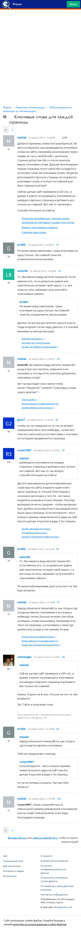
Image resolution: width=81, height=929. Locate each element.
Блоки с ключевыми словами (39, 227)
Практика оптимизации (30, 107)
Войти (73, 4)
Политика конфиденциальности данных (53, 869)
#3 (58, 359)
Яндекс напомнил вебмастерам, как (39, 636)
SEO (5, 856)
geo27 (21, 419)
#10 (59, 798)
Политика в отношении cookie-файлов (54, 879)
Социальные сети (13, 861)
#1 (57, 244)
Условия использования (54, 860)
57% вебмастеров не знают (35, 532)
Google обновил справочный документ (41, 403)
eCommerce (10, 876)
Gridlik (21, 244)
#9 (57, 729)
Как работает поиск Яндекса (36, 342)
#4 (57, 419)
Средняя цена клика (34, 232)
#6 (57, 549)
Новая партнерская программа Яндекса (42, 644)
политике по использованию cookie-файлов (39, 924)
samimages (24, 657)
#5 (63, 450)
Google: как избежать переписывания (40, 346)
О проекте (46, 856)
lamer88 (22, 271)
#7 (58, 602)
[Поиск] (62, 5)
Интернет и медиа (13, 871)
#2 (59, 271)
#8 (63, 657)
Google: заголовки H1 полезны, (37, 528)
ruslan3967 (24, 450)
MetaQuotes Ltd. (63, 907)
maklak (22, 137)
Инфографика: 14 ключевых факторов (41, 640)
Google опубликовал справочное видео (41, 536)
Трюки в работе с (30, 399)
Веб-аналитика (11, 866)
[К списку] (10, 117)
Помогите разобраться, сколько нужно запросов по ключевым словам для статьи (48, 220)
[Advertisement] (40, 19)
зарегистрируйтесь (44, 838)
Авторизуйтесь (17, 838)
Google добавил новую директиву (38, 407)
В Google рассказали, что (34, 338)
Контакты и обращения (54, 894)
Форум (7, 107)
